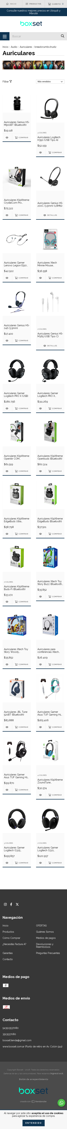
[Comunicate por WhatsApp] (61, 1103)
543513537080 (11, 1028)
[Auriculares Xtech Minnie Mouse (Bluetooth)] (41, 278)
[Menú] (4, 36)
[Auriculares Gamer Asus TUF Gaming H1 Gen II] (7, 790)
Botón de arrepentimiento (33, 1079)
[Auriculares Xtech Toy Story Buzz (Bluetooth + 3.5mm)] (41, 596)
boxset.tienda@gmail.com (17, 1040)
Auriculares (26, 47)
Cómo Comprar (11, 938)
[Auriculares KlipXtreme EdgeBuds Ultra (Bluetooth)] (7, 534)
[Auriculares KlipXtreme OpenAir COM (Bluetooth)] (7, 471)
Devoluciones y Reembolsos (44, 945)
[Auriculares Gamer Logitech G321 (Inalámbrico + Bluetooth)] (41, 863)
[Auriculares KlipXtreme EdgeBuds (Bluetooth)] (41, 534)
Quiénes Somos (45, 931)
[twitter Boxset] (17, 904)
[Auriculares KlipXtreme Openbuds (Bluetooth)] (41, 471)
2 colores (41, 329)
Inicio (5, 47)
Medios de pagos (46, 938)
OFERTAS (41, 925)
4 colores (42, 775)
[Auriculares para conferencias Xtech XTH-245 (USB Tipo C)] (41, 664)
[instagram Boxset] (5, 904)
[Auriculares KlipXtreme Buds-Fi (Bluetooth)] (7, 602)
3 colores (41, 133)
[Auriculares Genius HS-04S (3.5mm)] (7, 340)
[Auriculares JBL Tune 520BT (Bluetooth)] (7, 727)
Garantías (8, 953)
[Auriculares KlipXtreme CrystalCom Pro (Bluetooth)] (7, 215)
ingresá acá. (57, 1073)
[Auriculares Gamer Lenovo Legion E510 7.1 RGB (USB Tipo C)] (7, 278)
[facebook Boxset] (11, 904)
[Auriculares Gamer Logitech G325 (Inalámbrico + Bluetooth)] (7, 863)
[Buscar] (63, 36)
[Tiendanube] (33, 1102)
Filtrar (6, 81)
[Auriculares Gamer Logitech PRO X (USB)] (7, 408)
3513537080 (9, 1034)
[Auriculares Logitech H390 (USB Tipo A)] (41, 152)
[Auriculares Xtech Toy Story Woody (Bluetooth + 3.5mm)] (7, 664)
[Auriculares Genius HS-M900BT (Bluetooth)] (7, 137)
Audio (14, 47)
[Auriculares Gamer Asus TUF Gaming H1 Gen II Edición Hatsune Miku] (41, 727)
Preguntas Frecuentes (48, 953)
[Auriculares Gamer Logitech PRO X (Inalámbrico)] (41, 408)
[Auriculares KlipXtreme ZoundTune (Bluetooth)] (41, 795)
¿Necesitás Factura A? (14, 944)
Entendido (33, 1123)
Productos (8, 931)
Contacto (8, 959)
